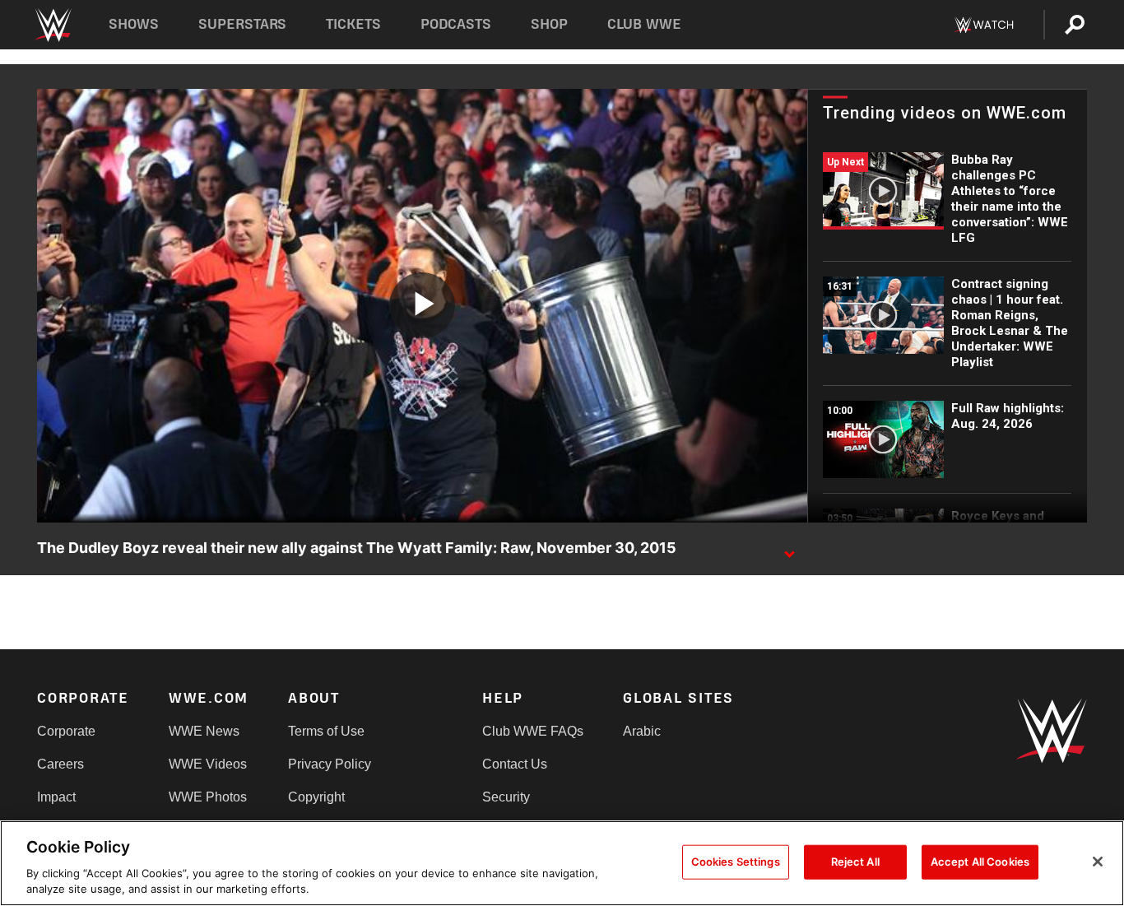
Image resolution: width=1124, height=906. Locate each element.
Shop (549, 24)
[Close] (1098, 861)
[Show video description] (789, 549)
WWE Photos (208, 797)
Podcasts (455, 24)
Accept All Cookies (980, 861)
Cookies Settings (735, 861)
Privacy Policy (329, 764)
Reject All (855, 861)
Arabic (642, 731)
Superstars (242, 24)
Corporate (66, 731)
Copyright (316, 797)
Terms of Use (326, 731)
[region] (562, 863)
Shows (134, 24)
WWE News (204, 731)
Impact (56, 797)
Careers (60, 764)
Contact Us (514, 764)
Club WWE (644, 24)
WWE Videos (208, 764)
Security (506, 797)
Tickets (353, 24)
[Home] (52, 25)
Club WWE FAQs (532, 731)
